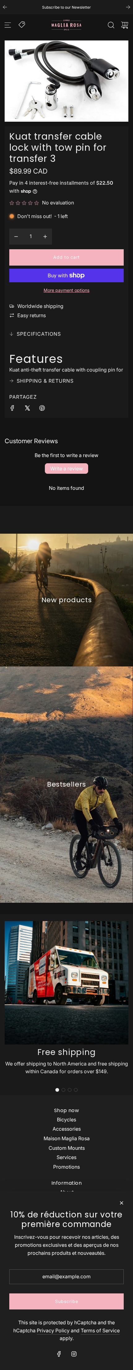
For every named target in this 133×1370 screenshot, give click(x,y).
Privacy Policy (53, 1330)
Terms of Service (100, 1330)
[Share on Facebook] (12, 409)
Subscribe (66, 1301)
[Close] (121, 1203)
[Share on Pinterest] (42, 409)
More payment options (66, 290)
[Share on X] (27, 409)
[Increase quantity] (45, 236)
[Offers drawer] (22, 24)
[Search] (111, 25)
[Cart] (124, 25)
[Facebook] (59, 1354)
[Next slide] (128, 7)
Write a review (66, 468)
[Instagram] (74, 1354)
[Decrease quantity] (16, 236)
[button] (57, 1090)
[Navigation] (7, 25)
